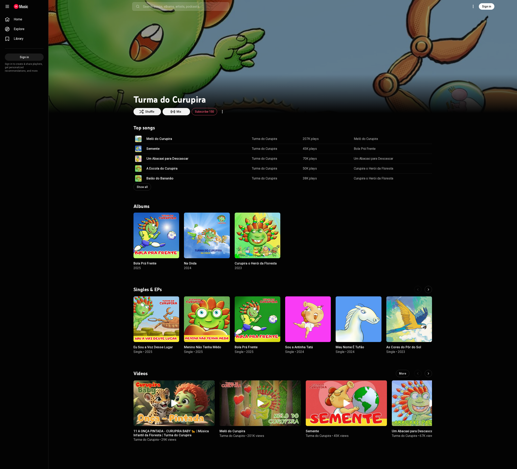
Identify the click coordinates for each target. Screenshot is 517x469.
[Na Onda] (207, 235)
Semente (153, 149)
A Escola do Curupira (162, 168)
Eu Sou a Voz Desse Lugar (153, 347)
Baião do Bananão (159, 178)
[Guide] (7, 6)
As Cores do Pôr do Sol (403, 347)
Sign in (486, 6)
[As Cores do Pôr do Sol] (409, 319)
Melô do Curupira (159, 139)
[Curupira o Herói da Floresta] (257, 235)
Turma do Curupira (264, 139)
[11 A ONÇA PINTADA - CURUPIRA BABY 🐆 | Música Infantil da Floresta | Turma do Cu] (174, 403)
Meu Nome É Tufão (350, 347)
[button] (138, 139)
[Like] (408, 139)
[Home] (21, 6)
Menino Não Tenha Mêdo (202, 347)
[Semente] (346, 403)
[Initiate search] (138, 6)
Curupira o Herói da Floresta (373, 168)
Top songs (144, 128)
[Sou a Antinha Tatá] (308, 319)
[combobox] (186, 6)
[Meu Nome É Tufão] (358, 319)
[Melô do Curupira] (260, 403)
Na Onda (190, 263)
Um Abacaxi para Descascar (167, 159)
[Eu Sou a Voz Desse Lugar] (156, 319)
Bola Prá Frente (365, 149)
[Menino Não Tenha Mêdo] (207, 319)
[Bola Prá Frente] (156, 235)
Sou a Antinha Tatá (299, 347)
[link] (24, 19)
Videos (140, 373)
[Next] (428, 289)
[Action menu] (222, 111)
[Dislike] (416, 139)
